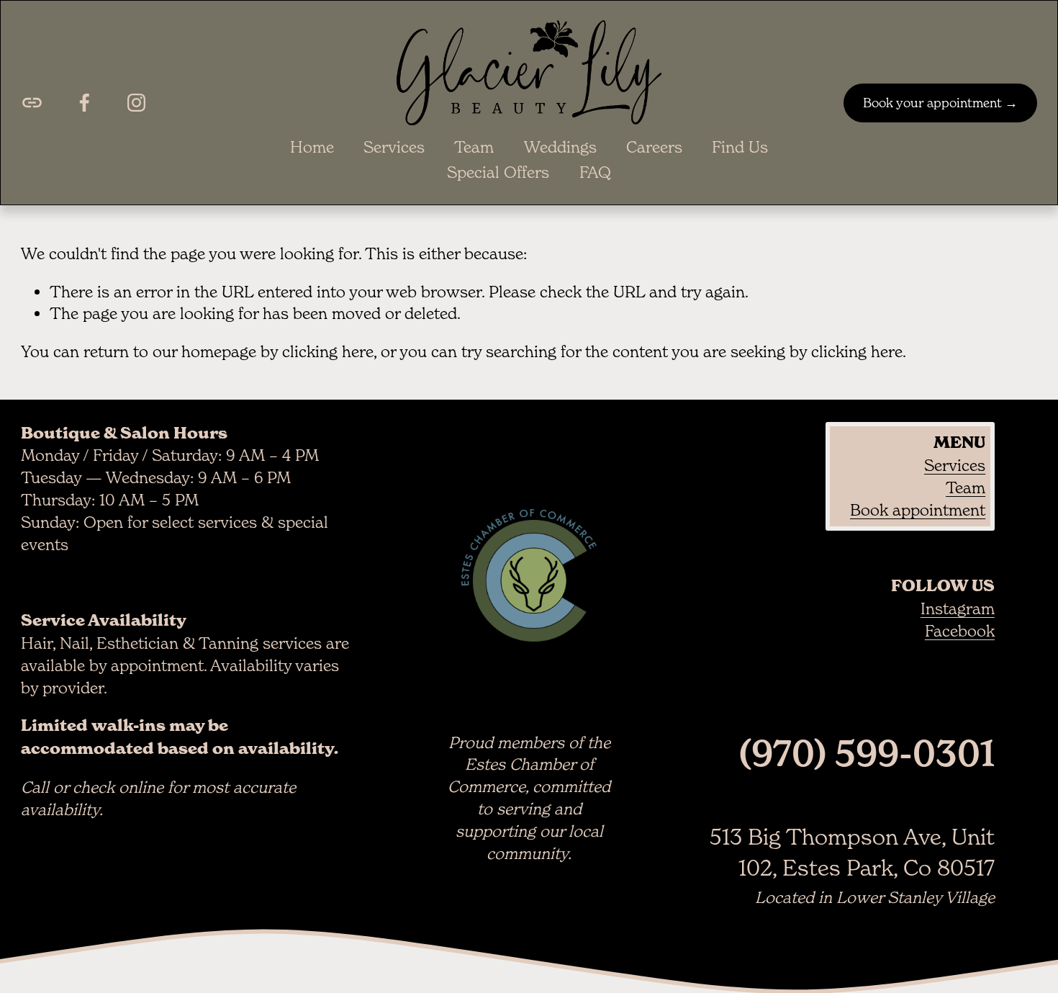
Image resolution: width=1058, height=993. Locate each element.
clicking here (328, 351)
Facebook (960, 630)
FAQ (595, 172)
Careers (654, 147)
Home (312, 147)
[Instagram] (136, 102)
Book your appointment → (940, 102)
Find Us (740, 147)
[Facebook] (84, 102)
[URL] (32, 102)
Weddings (560, 147)
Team (474, 147)
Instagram (958, 608)
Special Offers (498, 172)
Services (394, 147)
